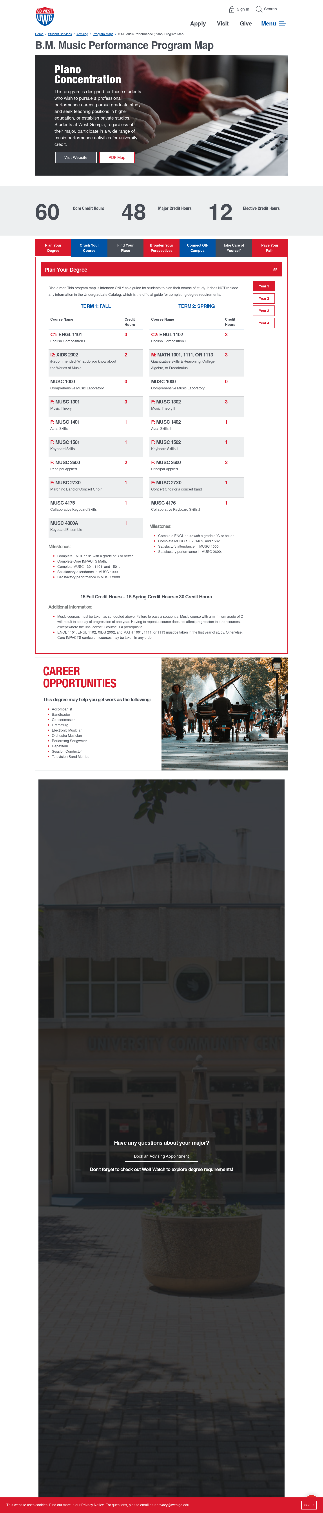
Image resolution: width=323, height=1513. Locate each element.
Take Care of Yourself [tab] (233, 248)
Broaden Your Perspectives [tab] (161, 248)
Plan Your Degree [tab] (53, 248)
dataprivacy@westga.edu (169, 1505)
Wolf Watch (153, 1169)
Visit (223, 23)
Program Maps (103, 34)
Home (39, 34)
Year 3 (264, 310)
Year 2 (264, 298)
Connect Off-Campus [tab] (197, 248)
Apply (198, 23)
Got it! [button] (309, 1505)
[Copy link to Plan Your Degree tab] (275, 269)
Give (246, 23)
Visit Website (75, 157)
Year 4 (264, 322)
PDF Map (117, 157)
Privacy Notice (92, 1505)
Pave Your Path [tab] (269, 248)
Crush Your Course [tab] (89, 248)
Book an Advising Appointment (161, 1156)
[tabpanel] (161, 455)
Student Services (60, 34)
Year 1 (264, 286)
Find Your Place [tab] (125, 248)
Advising (82, 34)
